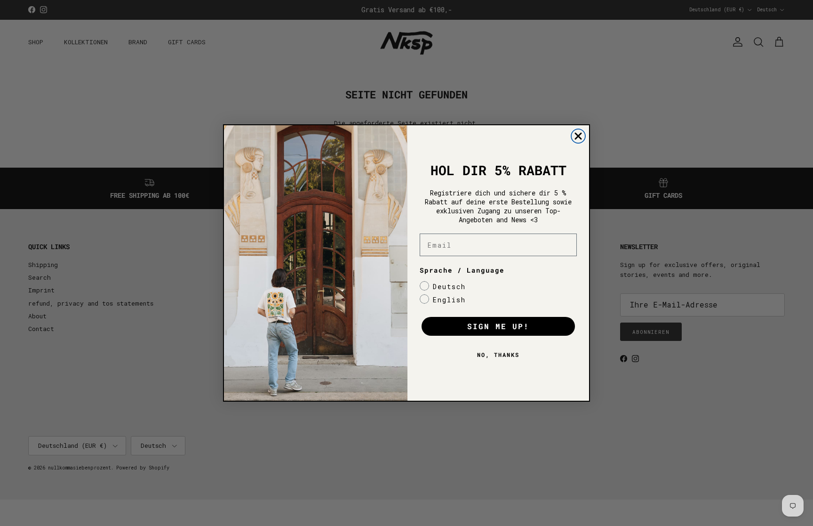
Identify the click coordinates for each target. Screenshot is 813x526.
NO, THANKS (498, 354)
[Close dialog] (578, 136)
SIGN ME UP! (498, 326)
